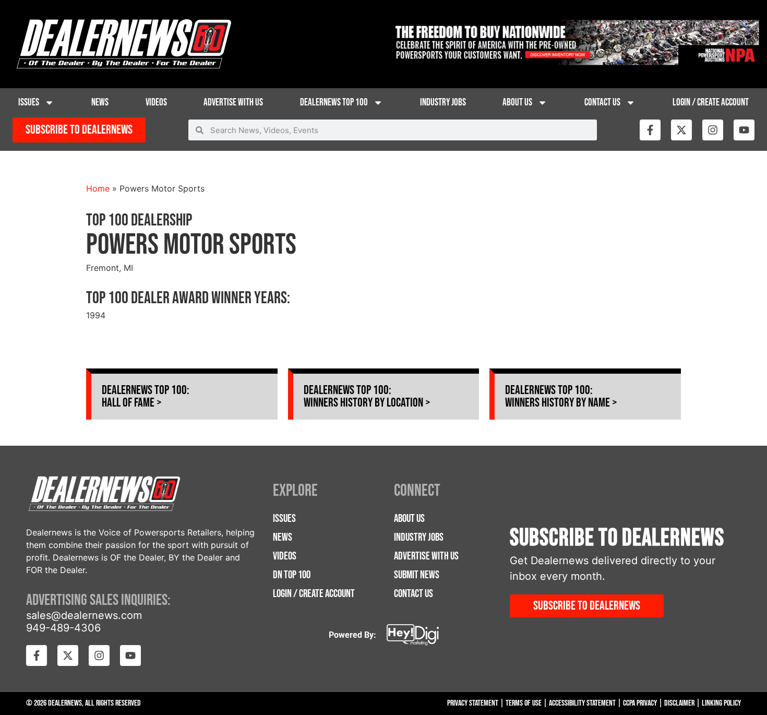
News (100, 103)
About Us (517, 103)
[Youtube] (744, 130)
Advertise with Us (233, 103)
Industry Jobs (443, 103)
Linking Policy (721, 703)
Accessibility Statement (582, 703)
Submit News (416, 574)
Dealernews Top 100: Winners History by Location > (367, 396)
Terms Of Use (524, 703)
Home (98, 188)
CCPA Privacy (640, 703)
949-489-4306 (63, 628)
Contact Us (602, 103)
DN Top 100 (291, 574)
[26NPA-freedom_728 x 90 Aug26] (575, 62)
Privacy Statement (472, 703)
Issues (28, 103)
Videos (156, 103)
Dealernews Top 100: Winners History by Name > (561, 396)
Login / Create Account (711, 103)
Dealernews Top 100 (334, 103)
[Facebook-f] (650, 130)
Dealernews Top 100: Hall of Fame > (145, 396)
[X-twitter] (681, 130)
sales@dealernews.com (84, 615)
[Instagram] (712, 130)
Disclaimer (679, 703)
